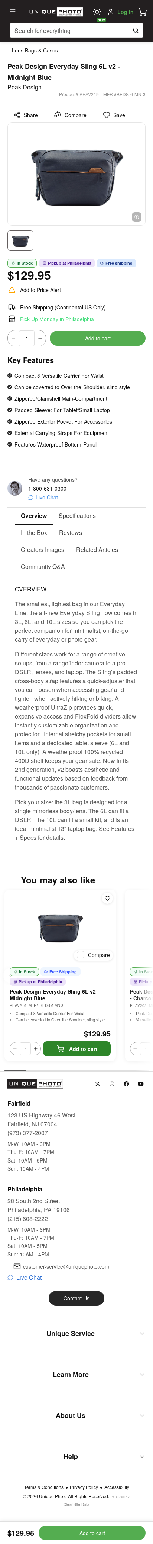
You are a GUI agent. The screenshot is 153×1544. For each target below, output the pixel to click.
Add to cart (98, 338)
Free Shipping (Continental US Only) (63, 307)
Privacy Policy (84, 1487)
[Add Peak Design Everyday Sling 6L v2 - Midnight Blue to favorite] (107, 898)
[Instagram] (112, 1084)
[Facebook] (126, 1084)
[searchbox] (76, 30)
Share (31, 115)
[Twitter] (97, 1084)
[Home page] (55, 12)
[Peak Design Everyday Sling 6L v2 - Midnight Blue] (60, 927)
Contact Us (76, 1298)
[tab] (34, 516)
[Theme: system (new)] (96, 11)
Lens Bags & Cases (35, 50)
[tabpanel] (76, 709)
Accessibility (116, 1487)
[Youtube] (141, 1084)
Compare (76, 115)
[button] (142, 11)
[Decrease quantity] (13, 338)
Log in (125, 12)
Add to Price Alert (40, 289)
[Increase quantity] (40, 338)
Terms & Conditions (44, 1487)
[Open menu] (12, 11)
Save (119, 115)
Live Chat (47, 497)
